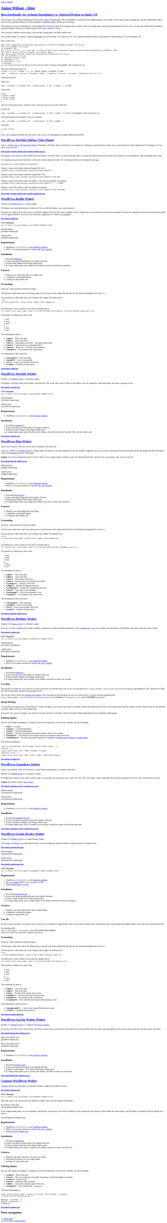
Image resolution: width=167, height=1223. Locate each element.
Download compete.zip (10, 1090)
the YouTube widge (28, 145)
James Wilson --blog (18, 8)
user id (72, 901)
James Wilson (20, 1221)
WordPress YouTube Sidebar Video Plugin (27, 140)
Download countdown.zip (11, 786)
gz (23, 495)
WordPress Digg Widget (16, 441)
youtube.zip (19, 425)
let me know (66, 214)
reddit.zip (18, 259)
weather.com (85, 628)
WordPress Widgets (39, 247)
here (29, 32)
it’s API (18, 1086)
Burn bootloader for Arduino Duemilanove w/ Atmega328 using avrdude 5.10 (49, 14)
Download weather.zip (10, 632)
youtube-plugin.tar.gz (35, 152)
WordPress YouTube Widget (18, 373)
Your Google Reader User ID (17, 884)
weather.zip (19, 673)
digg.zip (18, 495)
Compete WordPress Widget (19, 1080)
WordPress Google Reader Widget (22, 833)
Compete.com (38, 1186)
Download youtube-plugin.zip (13, 152)
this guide (38, 37)
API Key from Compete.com (17, 1131)
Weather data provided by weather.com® (72, 738)
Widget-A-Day (17, 204)
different (46, 22)
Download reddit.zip (9, 219)
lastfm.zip (18, 1065)
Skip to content (7, 2)
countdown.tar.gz (30, 786)
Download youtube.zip (10, 387)
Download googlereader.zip (12, 847)
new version (28, 782)
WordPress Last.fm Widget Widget (23, 1019)
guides (52, 22)
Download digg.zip (9, 461)
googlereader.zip (21, 894)
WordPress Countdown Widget (20, 764)
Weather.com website (33, 695)
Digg (37, 511)
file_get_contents (44, 249)
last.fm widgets (43, 1025)
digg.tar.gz (22, 461)
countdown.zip (20, 818)
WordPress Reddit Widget (17, 198)
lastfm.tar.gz (24, 1033)
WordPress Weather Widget (18, 618)
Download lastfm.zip (9, 1033)
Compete (4, 1086)
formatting (13, 453)
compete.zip (19, 1141)
